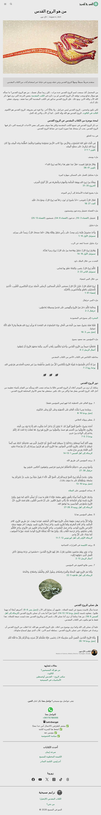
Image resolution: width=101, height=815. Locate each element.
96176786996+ (50, 717)
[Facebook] (33, 779)
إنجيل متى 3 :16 (88, 332)
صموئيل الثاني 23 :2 (86, 271)
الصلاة (71, 490)
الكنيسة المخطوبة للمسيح (50, 756)
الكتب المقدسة (38, 95)
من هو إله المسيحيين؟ (50, 670)
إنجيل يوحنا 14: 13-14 (68, 613)
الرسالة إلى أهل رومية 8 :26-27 (78, 507)
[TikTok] (61, 779)
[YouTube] (40, 779)
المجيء (95, 318)
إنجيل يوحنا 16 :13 (84, 484)
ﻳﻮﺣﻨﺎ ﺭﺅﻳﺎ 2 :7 (89, 368)
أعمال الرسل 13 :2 (84, 558)
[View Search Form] (11, 4)
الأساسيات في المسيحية (50, 680)
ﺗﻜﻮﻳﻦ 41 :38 (89, 167)
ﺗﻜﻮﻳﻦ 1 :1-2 (89, 150)
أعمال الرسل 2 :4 (87, 350)
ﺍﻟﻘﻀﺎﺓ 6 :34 (61, 218)
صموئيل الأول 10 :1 (86, 236)
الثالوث (50, 673)
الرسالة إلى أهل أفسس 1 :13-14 (77, 453)
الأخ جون (43, 17)
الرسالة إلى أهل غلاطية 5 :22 (79, 575)
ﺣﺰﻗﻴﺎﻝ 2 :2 (90, 311)
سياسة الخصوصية (49, 736)
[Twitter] (47, 779)
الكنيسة (84, 545)
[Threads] (68, 779)
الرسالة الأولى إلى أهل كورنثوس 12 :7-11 (74, 538)
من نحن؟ (51, 804)
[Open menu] (5, 4)
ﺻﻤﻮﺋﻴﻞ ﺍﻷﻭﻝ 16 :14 (86, 253)
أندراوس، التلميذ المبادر (50, 761)
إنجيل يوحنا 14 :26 (87, 641)
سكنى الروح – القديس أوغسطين (50, 676)
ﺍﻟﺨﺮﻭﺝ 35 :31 (89, 185)
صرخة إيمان (50, 752)
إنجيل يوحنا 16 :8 (84, 413)
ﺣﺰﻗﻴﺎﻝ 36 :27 (85, 470)
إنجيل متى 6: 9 (31, 609)
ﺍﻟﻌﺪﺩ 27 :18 (90, 203)
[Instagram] (54, 779)
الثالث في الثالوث (90, 113)
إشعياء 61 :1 (90, 293)
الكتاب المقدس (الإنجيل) (50, 799)
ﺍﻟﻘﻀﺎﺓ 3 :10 (82, 218)
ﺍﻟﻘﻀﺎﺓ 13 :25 (38, 218)
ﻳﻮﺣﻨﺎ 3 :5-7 (86, 436)
